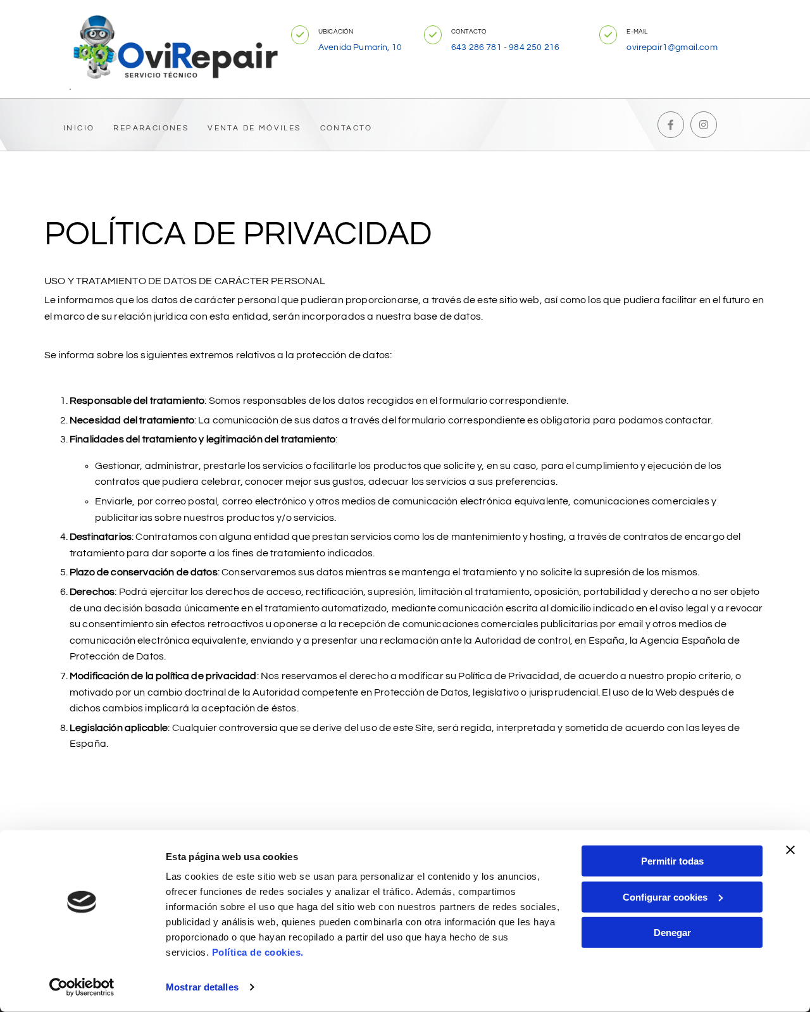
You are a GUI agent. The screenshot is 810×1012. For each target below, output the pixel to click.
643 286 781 (476, 47)
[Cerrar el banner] (790, 850)
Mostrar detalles (202, 987)
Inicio (78, 128)
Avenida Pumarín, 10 (360, 47)
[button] (300, 34)
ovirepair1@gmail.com (671, 47)
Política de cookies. (258, 952)
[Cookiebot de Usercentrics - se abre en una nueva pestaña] (82, 987)
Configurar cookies (665, 896)
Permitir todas (672, 861)
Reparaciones (151, 128)
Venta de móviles (254, 128)
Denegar (672, 932)
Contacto (346, 128)
